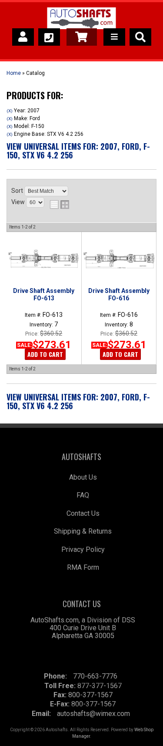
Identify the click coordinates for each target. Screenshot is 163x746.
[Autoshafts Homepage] (81, 19)
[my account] (23, 37)
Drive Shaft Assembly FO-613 (43, 294)
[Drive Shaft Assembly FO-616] (119, 259)
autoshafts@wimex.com (93, 713)
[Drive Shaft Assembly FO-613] (44, 259)
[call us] (49, 37)
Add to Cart (45, 354)
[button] (140, 37)
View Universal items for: (78, 151)
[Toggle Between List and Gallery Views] (59, 204)
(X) (10, 110)
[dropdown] (114, 37)
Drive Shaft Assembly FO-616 (119, 294)
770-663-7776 (95, 676)
